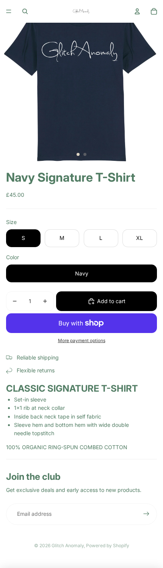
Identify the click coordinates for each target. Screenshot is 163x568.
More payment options (81, 340)
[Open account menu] (137, 11)
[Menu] (8, 11)
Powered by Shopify (107, 545)
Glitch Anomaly (68, 545)
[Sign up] (146, 514)
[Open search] (25, 11)
